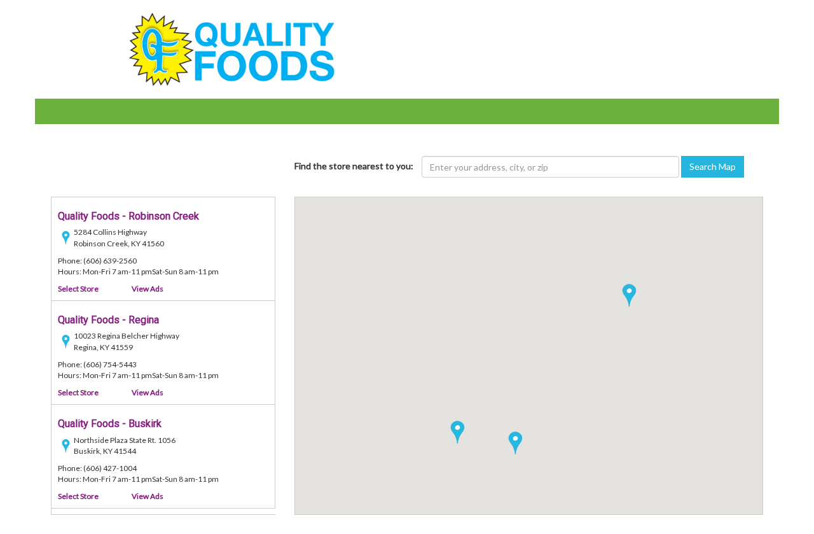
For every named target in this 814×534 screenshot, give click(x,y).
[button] (457, 432)
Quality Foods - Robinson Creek (128, 216)
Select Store (78, 288)
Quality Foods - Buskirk (110, 424)
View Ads (147, 288)
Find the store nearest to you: (353, 165)
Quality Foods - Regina (108, 320)
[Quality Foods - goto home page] (231, 48)
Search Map (712, 166)
